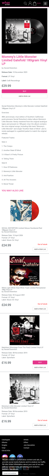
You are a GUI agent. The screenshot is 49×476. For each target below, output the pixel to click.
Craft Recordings (13, 80)
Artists (26, 440)
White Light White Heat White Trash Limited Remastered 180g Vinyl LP (23, 289)
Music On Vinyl (13, 240)
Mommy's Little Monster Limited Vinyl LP (18, 406)
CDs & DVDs (6, 450)
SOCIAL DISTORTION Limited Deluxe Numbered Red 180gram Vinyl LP (22, 229)
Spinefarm (11, 357)
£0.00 (39, 3)
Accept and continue (10, 473)
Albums (4, 442)
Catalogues (6, 440)
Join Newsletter (29, 445)
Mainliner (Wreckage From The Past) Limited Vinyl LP (22, 347)
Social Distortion (10, 68)
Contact (26, 448)
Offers (26, 442)
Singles (4, 445)
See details (14, 469)
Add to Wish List (24, 96)
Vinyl (3, 448)
